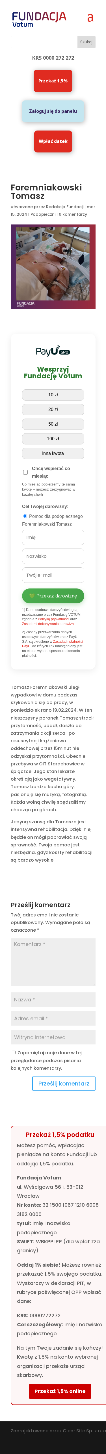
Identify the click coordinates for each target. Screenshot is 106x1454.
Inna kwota (53, 453)
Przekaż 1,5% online (60, 1391)
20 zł (53, 409)
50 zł (53, 424)
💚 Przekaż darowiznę (53, 596)
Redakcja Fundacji (64, 207)
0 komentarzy (73, 214)
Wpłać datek (53, 141)
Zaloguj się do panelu (53, 111)
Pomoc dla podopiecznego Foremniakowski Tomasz (52, 520)
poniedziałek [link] (25, 710)
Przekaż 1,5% (53, 81)
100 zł (53, 438)
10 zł (53, 394)
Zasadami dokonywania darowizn (48, 624)
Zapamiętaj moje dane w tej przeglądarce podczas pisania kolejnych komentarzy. (46, 1060)
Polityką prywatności (53, 619)
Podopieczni (43, 214)
